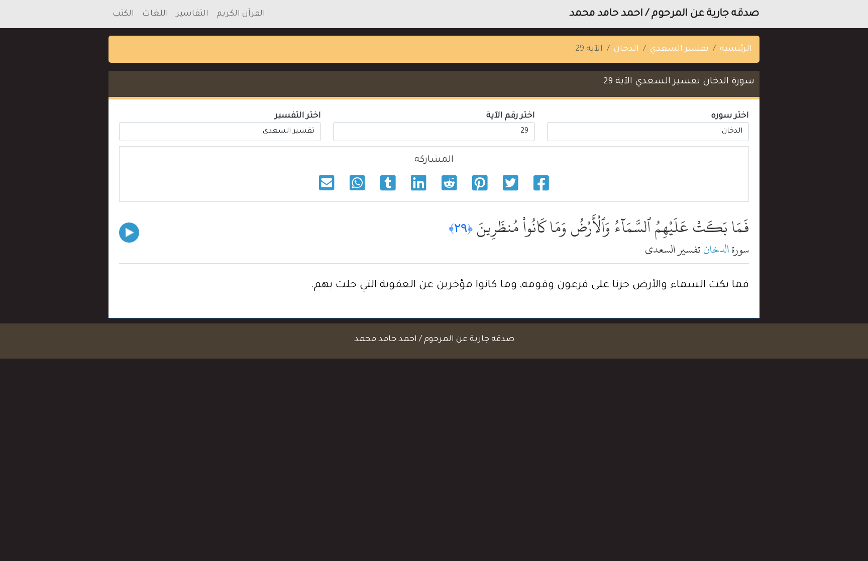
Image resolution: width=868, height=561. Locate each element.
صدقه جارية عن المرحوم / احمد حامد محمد (664, 14)
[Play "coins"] (129, 232)
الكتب (123, 14)
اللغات (155, 14)
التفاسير (192, 14)
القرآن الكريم (240, 14)
